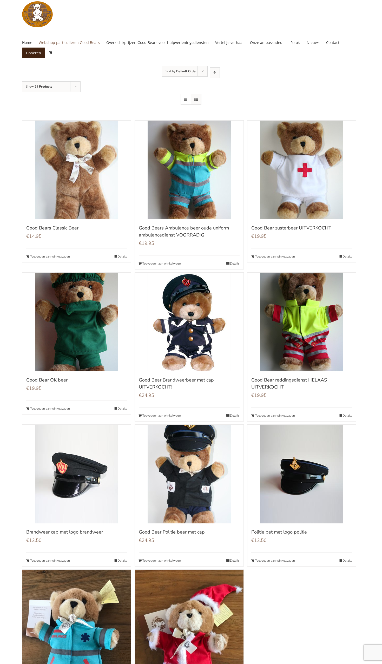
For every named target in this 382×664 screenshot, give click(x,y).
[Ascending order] (215, 72)
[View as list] (196, 99)
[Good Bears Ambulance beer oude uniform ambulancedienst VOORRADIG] (189, 170)
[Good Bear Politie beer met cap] (189, 474)
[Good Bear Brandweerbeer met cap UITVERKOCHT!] (189, 322)
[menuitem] (30, 42)
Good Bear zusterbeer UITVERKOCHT (291, 228)
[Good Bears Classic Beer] (76, 170)
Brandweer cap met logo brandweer (64, 532)
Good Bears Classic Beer (52, 228)
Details (122, 256)
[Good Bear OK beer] (76, 322)
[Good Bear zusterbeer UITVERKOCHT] (301, 170)
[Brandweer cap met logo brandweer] (76, 474)
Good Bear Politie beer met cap (172, 532)
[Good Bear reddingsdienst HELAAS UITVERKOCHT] (301, 322)
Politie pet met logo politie (279, 532)
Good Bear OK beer (47, 380)
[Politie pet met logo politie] (301, 474)
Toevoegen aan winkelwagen (50, 256)
